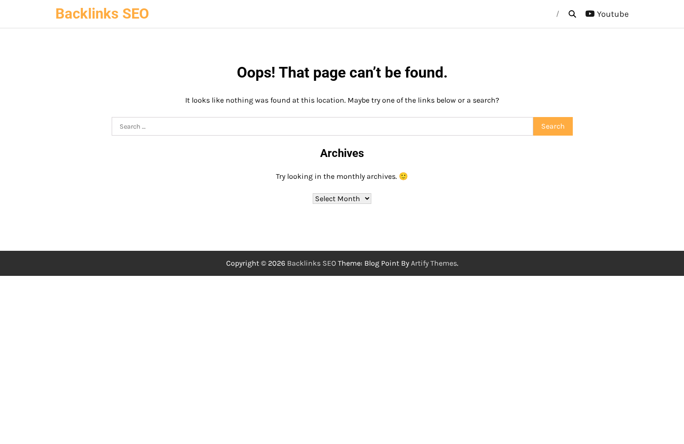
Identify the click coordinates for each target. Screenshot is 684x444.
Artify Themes (434, 263)
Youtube (613, 14)
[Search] (572, 14)
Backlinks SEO (102, 13)
